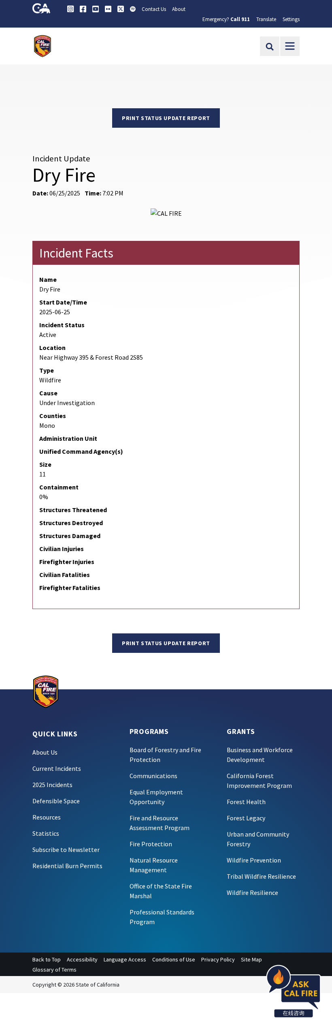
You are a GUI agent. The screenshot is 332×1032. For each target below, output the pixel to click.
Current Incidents (56, 768)
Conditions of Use (173, 959)
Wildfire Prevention (254, 860)
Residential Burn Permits (67, 866)
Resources (46, 817)
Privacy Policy (218, 959)
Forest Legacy (246, 818)
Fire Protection (151, 844)
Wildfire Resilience (252, 892)
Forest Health (246, 802)
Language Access (125, 959)
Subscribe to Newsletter (66, 849)
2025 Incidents (52, 785)
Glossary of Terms (54, 969)
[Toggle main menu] (290, 46)
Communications (153, 776)
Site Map (251, 959)
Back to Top (46, 959)
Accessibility (82, 959)
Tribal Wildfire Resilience (261, 876)
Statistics (45, 833)
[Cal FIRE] (45, 691)
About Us (44, 752)
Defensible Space (56, 801)
